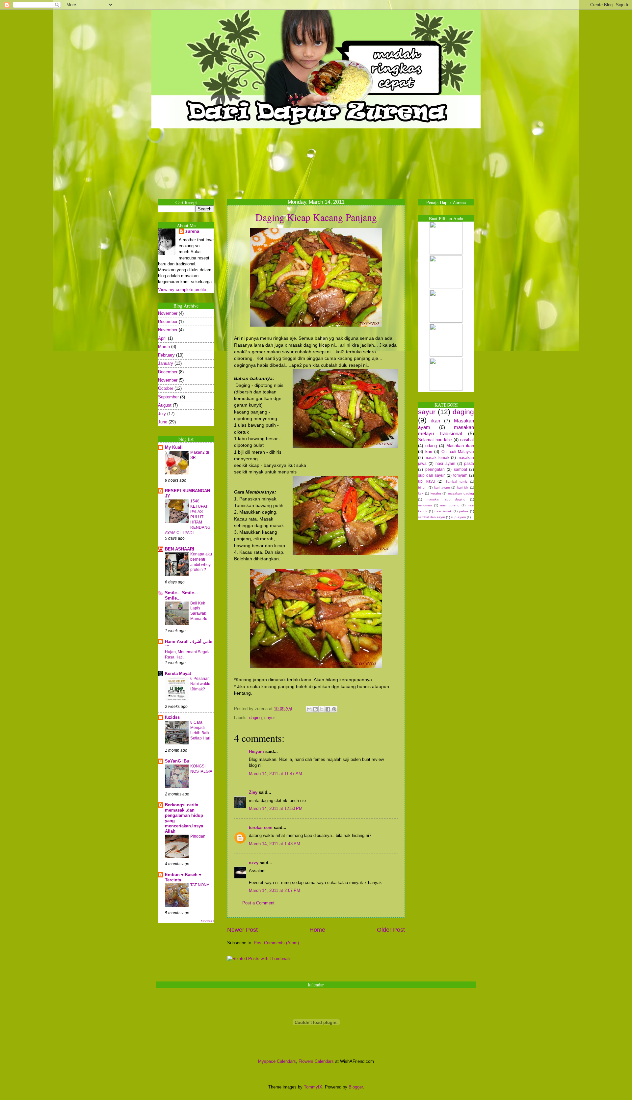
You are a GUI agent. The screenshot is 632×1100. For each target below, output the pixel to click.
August (164, 405)
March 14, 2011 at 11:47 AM (275, 773)
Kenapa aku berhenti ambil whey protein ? (201, 562)
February (166, 355)
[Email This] (309, 709)
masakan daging (461, 493)
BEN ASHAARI (179, 549)
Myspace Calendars (277, 1061)
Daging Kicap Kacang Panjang (316, 217)
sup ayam (458, 517)
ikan (435, 420)
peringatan (435, 469)
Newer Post (242, 929)
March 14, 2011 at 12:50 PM (276, 808)
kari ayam (442, 487)
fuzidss (172, 717)
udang (431, 445)
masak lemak (437, 458)
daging (255, 717)
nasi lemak (443, 511)
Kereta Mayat (178, 673)
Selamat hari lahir (435, 439)
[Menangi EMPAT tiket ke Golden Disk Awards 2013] (440, 286)
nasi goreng (450, 505)
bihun (422, 487)
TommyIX (313, 1087)
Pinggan (197, 836)
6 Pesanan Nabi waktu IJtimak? (200, 683)
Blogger (356, 1087)
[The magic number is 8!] (440, 355)
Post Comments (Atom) (276, 942)
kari (428, 451)
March (164, 346)
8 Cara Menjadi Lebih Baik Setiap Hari (200, 730)
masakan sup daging (446, 499)
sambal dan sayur (431, 517)
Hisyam (256, 751)
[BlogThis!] (315, 709)
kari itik (462, 487)
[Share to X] (321, 709)
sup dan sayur (431, 475)
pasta (469, 464)
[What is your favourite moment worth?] (440, 321)
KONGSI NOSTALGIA (201, 769)
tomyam (460, 475)
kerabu (436, 493)
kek (420, 493)
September (168, 396)
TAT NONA (199, 885)
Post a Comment (258, 902)
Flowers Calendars (316, 1061)
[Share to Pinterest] (334, 709)
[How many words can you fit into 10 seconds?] (440, 389)
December (167, 321)
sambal (460, 469)
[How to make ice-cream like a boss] (440, 253)
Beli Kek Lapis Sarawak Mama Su (198, 611)
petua (463, 511)
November (167, 313)
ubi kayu (426, 481)
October (165, 388)
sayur (269, 717)
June (162, 421)
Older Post (391, 929)
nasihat (467, 439)
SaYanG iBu (177, 761)
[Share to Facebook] (328, 709)
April (162, 338)
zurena (192, 231)
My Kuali (174, 447)
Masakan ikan (460, 445)
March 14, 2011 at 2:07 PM (274, 890)
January (165, 363)
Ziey (253, 792)
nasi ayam (445, 464)
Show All (207, 921)
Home (317, 929)
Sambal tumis (456, 481)
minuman (425, 505)
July (162, 413)
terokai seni (261, 827)
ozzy (253, 862)
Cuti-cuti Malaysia (457, 452)
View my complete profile (182, 289)
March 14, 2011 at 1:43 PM (274, 843)
